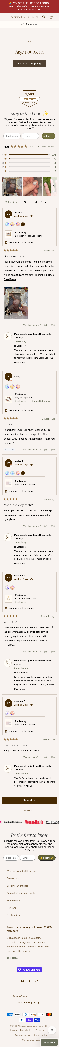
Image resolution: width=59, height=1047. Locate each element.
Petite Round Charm (25, 600)
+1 (23, 224)
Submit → (48, 136)
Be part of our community (21, 893)
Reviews (11, 907)
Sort (27, 202)
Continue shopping (29, 63)
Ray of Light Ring (32, 401)
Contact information (31, 1040)
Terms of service (22, 1035)
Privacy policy (42, 1030)
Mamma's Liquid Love (27, 1026)
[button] (6, 17)
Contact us (13, 878)
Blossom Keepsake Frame (28, 236)
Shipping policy (40, 1035)
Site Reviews (14, 900)
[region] (29, 186)
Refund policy (26, 1030)
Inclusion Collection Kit (27, 484)
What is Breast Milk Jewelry (22, 871)
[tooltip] (11, 217)
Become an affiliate (17, 885)
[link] (11, 822)
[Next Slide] (54, 186)
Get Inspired (13, 915)
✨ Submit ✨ (47, 857)
